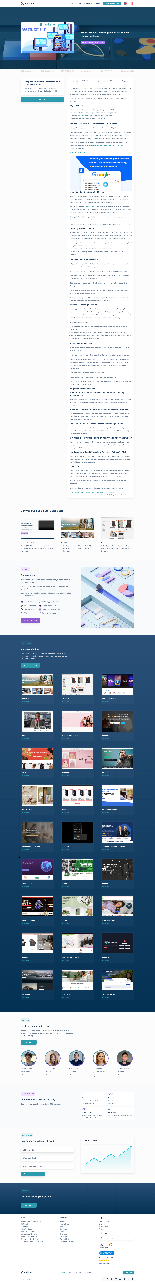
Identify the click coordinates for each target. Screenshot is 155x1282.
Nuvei (24, 735)
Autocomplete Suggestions (101, 145)
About (62, 1221)
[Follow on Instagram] (116, 1279)
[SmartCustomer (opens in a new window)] (105, 1264)
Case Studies (76, 3)
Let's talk (42, 99)
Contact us (28, 1042)
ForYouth (65, 809)
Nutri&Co (64, 543)
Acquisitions (64, 1224)
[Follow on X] (128, 1279)
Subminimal (106, 883)
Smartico (105, 957)
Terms (101, 1229)
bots (99, 113)
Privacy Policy (104, 1226)
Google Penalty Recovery (30, 1239)
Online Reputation (27, 1231)
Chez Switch (66, 994)
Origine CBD (66, 920)
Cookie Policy (104, 1221)
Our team (63, 1236)
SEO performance (117, 110)
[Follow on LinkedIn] (103, 1279)
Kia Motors (26, 994)
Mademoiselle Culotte (70, 735)
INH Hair (25, 772)
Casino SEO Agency (67, 1241)
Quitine (64, 883)
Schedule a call (30, 620)
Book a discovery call (33, 1174)
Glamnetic (66, 772)
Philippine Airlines (109, 994)
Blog (61, 1226)
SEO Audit (24, 1224)
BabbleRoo (26, 957)
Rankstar (30, 1280)
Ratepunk (105, 735)
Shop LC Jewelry (28, 920)
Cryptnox (65, 846)
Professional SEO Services (31, 1221)
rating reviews (106, 1257)
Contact (98, 3)
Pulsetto (105, 772)
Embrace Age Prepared (31, 846)
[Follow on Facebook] (111, 1279)
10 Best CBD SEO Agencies (31, 543)
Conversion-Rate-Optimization (32, 1241)
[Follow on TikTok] (124, 1279)
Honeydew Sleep (108, 920)
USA (63, 1272)
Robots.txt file (76, 110)
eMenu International (109, 809)
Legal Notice (103, 1224)
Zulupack (104, 543)
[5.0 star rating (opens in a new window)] (104, 1260)
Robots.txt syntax (88, 116)
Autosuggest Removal (29, 1236)
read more (25, 701)
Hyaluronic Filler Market (71, 957)
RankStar (94, 138)
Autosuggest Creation (29, 1234)
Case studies (64, 1229)
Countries (63, 1234)
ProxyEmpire (27, 883)
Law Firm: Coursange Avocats (113, 846)
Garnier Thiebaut (28, 809)
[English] (126, 4)
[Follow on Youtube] (120, 1279)
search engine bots (92, 206)
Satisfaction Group (109, 698)
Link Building (25, 1226)
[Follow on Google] (107, 1279)
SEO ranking (100, 118)
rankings (101, 224)
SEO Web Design (27, 1229)
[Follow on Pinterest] (132, 1279)
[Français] (132, 4)
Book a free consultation (92, 42)
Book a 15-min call (112, 3)
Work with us (64, 1239)
